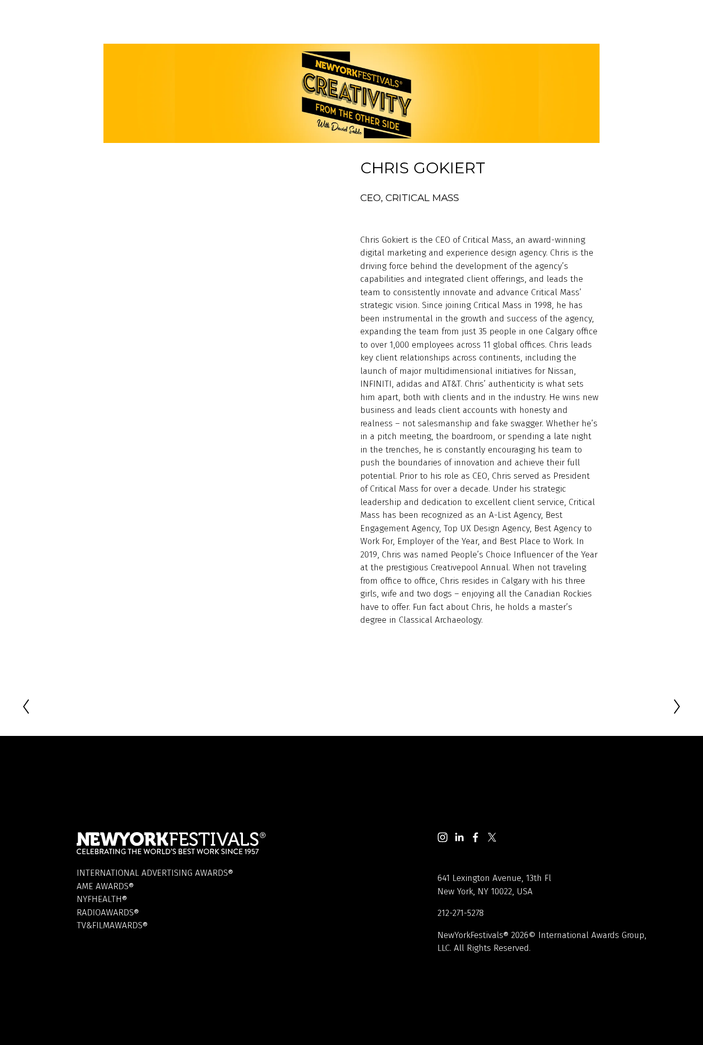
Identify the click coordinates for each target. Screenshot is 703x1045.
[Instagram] (442, 837)
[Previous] (32, 706)
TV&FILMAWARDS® (112, 925)
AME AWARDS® (105, 886)
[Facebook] (475, 837)
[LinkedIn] (459, 837)
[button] (223, 227)
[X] (492, 837)
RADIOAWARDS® (108, 912)
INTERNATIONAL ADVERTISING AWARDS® (155, 873)
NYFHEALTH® (102, 899)
